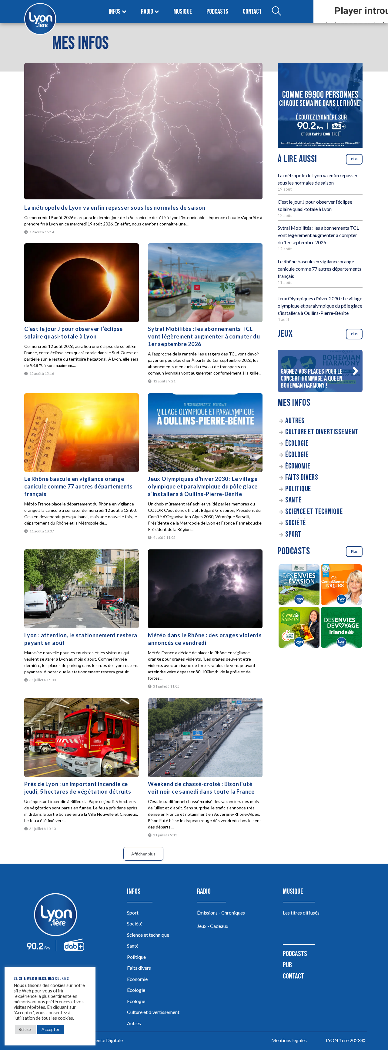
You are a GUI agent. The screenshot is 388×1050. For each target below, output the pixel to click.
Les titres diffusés (301, 912)
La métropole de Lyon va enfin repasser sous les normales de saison (115, 207)
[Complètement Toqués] (341, 585)
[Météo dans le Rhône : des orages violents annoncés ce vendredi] (205, 588)
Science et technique (314, 511)
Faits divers (301, 477)
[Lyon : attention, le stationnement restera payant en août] (81, 588)
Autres (294, 420)
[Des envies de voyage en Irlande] (341, 628)
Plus (354, 159)
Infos (115, 12)
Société (295, 523)
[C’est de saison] (299, 628)
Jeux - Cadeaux (212, 926)
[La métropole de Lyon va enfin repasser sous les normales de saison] (143, 131)
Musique (182, 12)
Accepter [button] (50, 1029)
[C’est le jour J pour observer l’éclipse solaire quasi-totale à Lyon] (81, 282)
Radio (147, 12)
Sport (293, 534)
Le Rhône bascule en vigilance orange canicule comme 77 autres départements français (78, 486)
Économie (297, 466)
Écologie (296, 443)
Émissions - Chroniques (221, 912)
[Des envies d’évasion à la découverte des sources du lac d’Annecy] (299, 585)
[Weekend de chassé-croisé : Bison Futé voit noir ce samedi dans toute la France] (205, 737)
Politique (298, 489)
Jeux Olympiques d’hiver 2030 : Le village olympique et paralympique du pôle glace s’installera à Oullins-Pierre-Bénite (203, 486)
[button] (355, 371)
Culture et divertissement (322, 432)
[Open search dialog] (276, 12)
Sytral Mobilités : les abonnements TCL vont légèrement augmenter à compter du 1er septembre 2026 (204, 336)
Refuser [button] (25, 1029)
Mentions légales (289, 1040)
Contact (252, 12)
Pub (287, 965)
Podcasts (217, 12)
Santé (293, 500)
